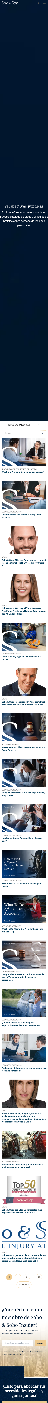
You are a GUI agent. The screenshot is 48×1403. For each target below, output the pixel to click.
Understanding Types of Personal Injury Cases (21, 658)
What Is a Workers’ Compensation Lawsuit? (23, 472)
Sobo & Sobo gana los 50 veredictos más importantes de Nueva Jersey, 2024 (22, 1211)
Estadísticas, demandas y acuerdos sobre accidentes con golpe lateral (22, 1166)
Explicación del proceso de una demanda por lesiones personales (24, 1069)
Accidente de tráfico (11, 744)
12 (39, 1277)
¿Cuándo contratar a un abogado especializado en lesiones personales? (21, 1024)
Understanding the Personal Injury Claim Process (22, 516)
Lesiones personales (12, 512)
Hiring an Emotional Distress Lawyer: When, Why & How (23, 794)
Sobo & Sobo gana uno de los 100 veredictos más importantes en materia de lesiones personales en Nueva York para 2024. (24, 1258)
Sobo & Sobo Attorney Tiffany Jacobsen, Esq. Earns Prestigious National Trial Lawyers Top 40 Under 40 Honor (24, 611)
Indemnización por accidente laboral (19, 469)
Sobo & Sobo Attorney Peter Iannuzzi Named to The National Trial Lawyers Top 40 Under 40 (24, 563)
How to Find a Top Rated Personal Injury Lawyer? (21, 885)
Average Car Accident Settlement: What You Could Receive (23, 748)
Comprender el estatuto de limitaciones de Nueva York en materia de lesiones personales (23, 977)
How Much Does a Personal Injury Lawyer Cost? (22, 839)
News (4, 557)
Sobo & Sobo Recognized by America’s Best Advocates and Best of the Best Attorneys (23, 703)
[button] (42, 433)
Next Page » (24, 1285)
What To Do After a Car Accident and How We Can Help (22, 930)
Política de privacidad (15, 1355)
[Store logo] (18, 3)
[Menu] (44, 3)
